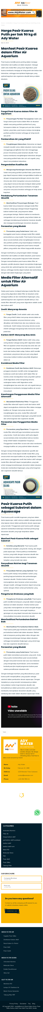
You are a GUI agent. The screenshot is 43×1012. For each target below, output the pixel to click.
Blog (33, 1003)
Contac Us (12, 911)
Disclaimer (23, 1003)
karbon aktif (7, 843)
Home (3, 23)
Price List (7, 885)
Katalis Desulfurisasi (10, 969)
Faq (29, 1003)
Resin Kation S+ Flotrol (11, 943)
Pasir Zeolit (7, 951)
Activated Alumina (9, 830)
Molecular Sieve (8, 853)
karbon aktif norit (8, 846)
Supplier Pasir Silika (10, 936)
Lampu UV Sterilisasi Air (11, 987)
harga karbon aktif (9, 837)
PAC (4, 856)
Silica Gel (6, 973)
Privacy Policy (14, 1003)
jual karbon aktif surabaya (11, 840)
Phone (6, 779)
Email (6, 775)
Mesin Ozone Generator (11, 991)
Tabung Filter (7, 865)
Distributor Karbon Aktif (11, 939)
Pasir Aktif (6, 859)
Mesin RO (6, 850)
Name (6, 764)
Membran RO (8, 984)
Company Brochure (10, 878)
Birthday (7, 768)
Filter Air (5, 834)
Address (7, 772)
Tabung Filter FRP (9, 995)
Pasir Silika (6, 862)
